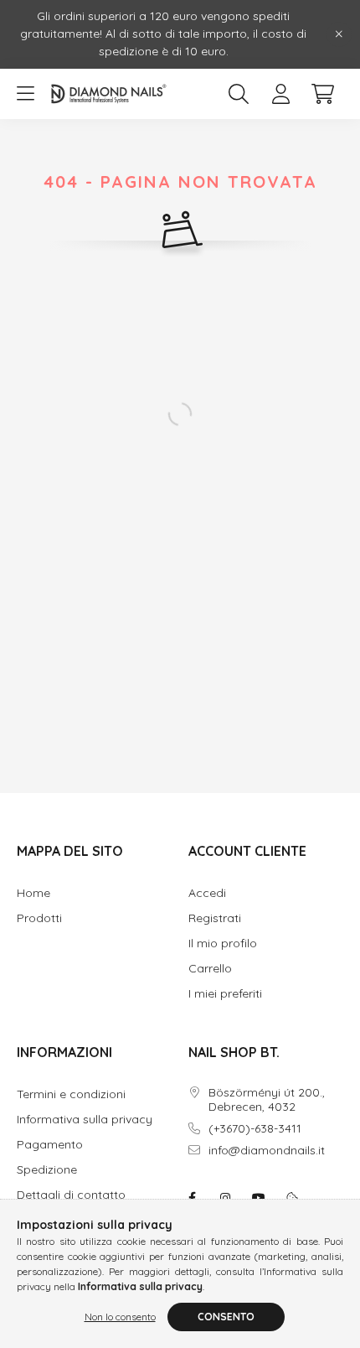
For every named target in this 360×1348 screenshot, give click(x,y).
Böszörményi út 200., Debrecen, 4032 (266, 1100)
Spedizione (47, 1170)
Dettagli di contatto (71, 1195)
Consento (226, 1316)
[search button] (238, 94)
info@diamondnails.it (266, 1150)
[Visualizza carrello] (322, 94)
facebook (191, 1198)
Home (33, 893)
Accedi (207, 893)
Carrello (210, 969)
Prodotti (39, 918)
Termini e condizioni (71, 1094)
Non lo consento (120, 1316)
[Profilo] (280, 94)
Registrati (214, 918)
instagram (225, 1198)
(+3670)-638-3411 (254, 1129)
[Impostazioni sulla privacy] (292, 1198)
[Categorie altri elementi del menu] (25, 94)
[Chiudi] (339, 34)
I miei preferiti (225, 994)
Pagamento (50, 1145)
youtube (258, 1198)
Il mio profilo (222, 943)
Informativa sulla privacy (84, 1119)
